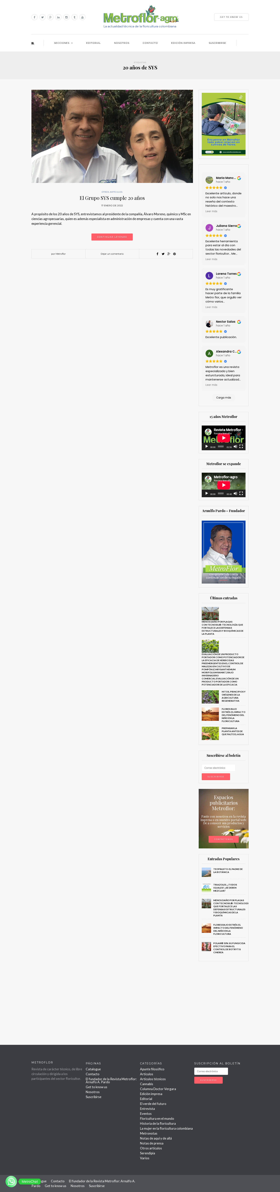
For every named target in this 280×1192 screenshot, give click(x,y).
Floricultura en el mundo (157, 1119)
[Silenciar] (235, 446)
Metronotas (148, 1133)
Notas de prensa (151, 1143)
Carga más (223, 397)
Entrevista (147, 1109)
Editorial (93, 42)
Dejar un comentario (112, 253)
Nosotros (121, 42)
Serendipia (147, 1153)
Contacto (150, 42)
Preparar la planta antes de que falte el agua (233, 731)
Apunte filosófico (152, 1069)
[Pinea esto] (174, 253)
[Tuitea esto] (163, 253)
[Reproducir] (207, 446)
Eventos (146, 1114)
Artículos (146, 1074)
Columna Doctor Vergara (158, 1089)
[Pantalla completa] (241, 446)
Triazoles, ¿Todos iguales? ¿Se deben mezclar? (225, 887)
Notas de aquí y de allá (156, 1138)
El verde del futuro (153, 1104)
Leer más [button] (211, 211)
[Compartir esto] (157, 253)
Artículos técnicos (153, 1079)
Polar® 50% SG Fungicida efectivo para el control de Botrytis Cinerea (229, 948)
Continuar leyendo (112, 237)
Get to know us (96, 1087)
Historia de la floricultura (158, 1123)
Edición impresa (183, 42)
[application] (224, 438)
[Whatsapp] (11, 1181)
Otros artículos (112, 192)
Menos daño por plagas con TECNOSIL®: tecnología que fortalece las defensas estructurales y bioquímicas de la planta (222, 627)
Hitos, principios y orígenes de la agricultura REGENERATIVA (234, 696)
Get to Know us (231, 17)
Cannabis (146, 1084)
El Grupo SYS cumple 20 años (112, 198)
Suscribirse (217, 42)
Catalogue (93, 1069)
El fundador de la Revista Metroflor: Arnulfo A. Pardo (111, 1080)
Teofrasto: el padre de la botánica (228, 871)
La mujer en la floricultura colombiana (166, 1128)
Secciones (61, 42)
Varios (144, 1158)
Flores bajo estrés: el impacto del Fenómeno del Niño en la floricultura (233, 715)
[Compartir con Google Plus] (168, 253)
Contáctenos (223, 839)
